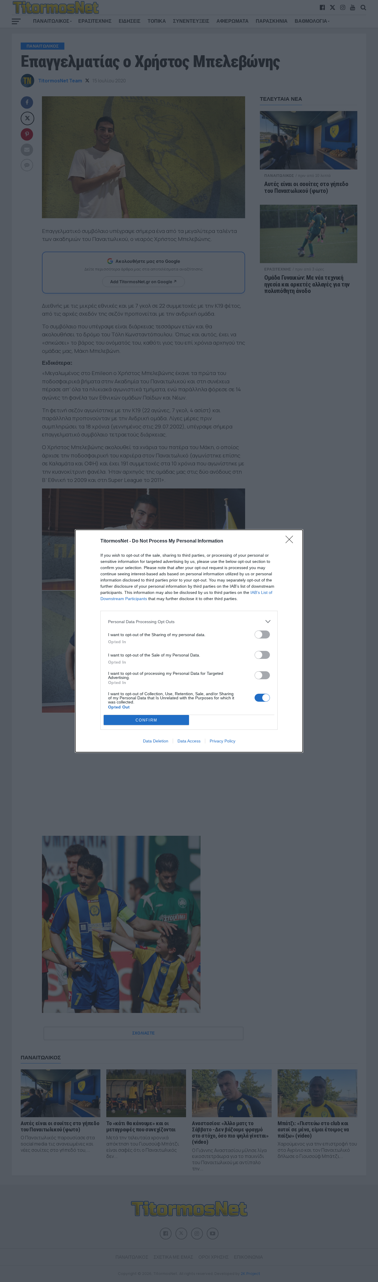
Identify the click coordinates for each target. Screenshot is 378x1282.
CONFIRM (146, 720)
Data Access (189, 741)
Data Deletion (155, 741)
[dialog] (189, 641)
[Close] (291, 541)
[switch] (262, 634)
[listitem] (189, 621)
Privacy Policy (222, 741)
